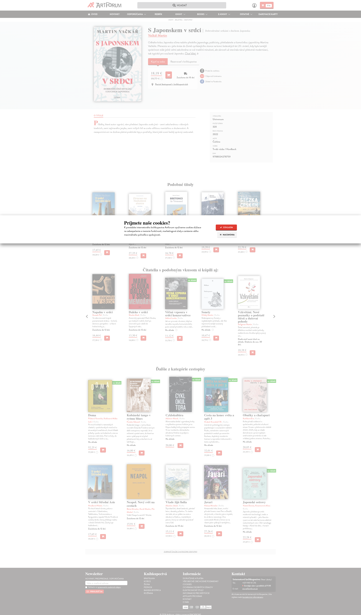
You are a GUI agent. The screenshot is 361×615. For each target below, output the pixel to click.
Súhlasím (228, 227)
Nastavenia (228, 234)
